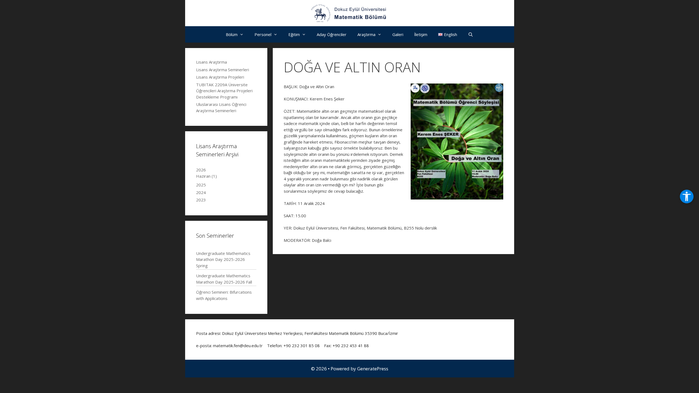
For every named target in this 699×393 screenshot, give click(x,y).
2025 (201, 184)
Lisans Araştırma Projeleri (220, 77)
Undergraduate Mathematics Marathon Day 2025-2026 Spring (223, 259)
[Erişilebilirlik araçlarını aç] (687, 196)
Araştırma (366, 34)
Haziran (206, 176)
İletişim (420, 34)
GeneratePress (372, 368)
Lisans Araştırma (211, 62)
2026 (201, 169)
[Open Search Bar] (471, 34)
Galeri (397, 34)
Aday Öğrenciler (331, 34)
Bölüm (232, 34)
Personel (262, 34)
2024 (201, 192)
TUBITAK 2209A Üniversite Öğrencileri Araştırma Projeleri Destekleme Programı (224, 91)
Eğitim (294, 34)
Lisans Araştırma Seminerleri (222, 69)
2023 (201, 200)
